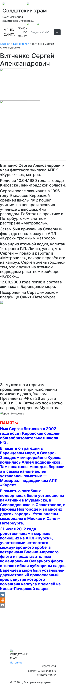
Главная (5, 43)
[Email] (33, 605)
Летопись (16, 662)
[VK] (33, 594)
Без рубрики (21, 43)
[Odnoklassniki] (33, 600)
